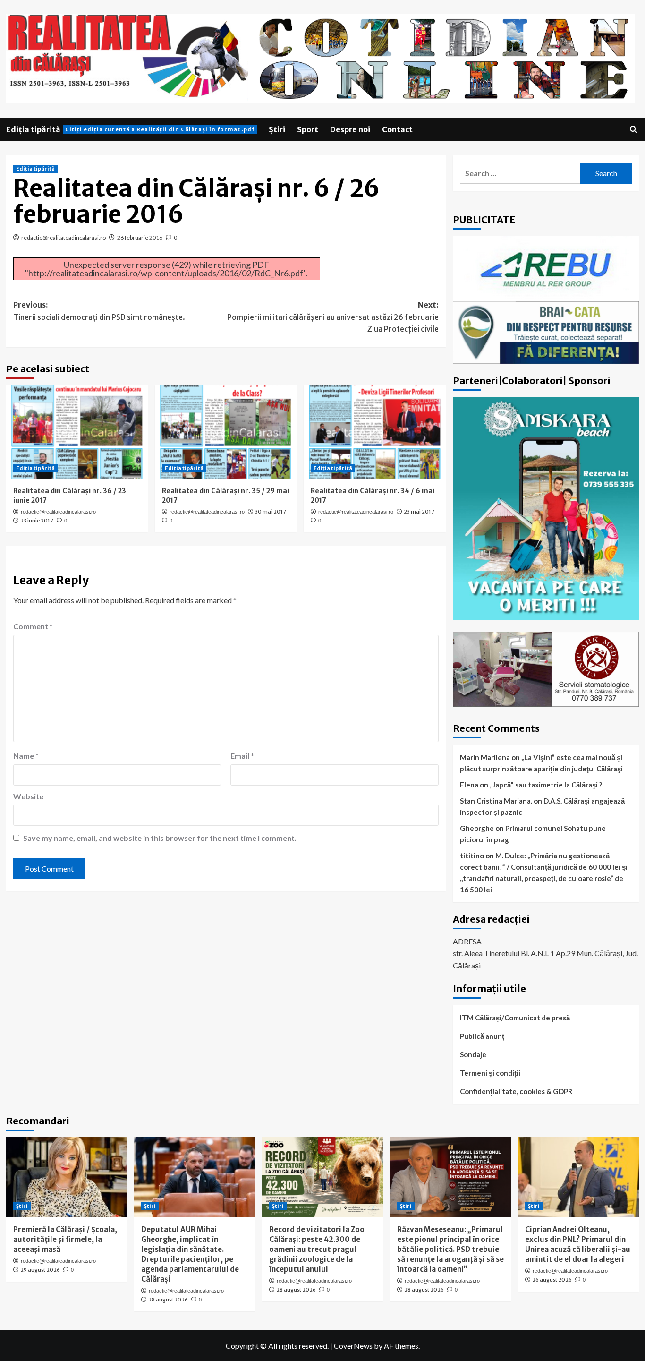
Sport (307, 129)
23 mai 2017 (419, 511)
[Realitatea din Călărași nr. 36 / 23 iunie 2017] (77, 432)
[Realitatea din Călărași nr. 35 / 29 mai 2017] (226, 432)
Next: (333, 317)
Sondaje (473, 1054)
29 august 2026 (40, 1270)
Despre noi (350, 129)
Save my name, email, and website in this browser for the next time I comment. (160, 837)
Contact (397, 129)
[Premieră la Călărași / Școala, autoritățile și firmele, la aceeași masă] (66, 1177)
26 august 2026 (552, 1279)
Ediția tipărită (130, 129)
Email (242, 755)
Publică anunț (482, 1036)
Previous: (99, 311)
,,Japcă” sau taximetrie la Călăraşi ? (546, 784)
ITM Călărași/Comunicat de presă (515, 1017)
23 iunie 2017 (36, 520)
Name (26, 755)
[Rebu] (546, 267)
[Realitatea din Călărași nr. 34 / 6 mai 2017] (374, 432)
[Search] (633, 129)
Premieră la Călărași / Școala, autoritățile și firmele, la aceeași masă (65, 1239)
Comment (33, 626)
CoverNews (353, 1345)
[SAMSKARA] (546, 507)
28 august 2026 (168, 1299)
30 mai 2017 (270, 511)
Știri (277, 129)
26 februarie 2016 (139, 237)
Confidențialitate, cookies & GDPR (516, 1091)
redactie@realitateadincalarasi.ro (63, 237)
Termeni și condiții (490, 1073)
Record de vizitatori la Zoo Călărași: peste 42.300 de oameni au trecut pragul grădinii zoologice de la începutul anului (317, 1249)
